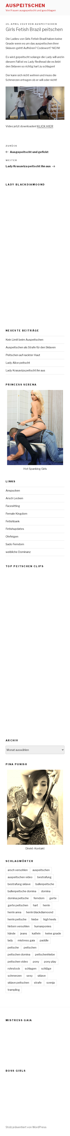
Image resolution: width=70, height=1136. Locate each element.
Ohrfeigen (12, 536)
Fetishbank (13, 521)
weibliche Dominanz (18, 552)
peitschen (30, 947)
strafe (38, 982)
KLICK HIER (45, 126)
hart (35, 905)
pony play (50, 961)
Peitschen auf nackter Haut (23, 355)
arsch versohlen (18, 870)
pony (36, 961)
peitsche (13, 947)
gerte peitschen (18, 905)
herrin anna (14, 912)
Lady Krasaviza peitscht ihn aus (25, 370)
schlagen (30, 968)
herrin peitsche (17, 919)
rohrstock (14, 968)
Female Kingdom (16, 513)
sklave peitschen (18, 982)
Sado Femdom (15, 544)
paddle (44, 940)
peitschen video (18, 961)
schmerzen (15, 975)
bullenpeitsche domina (22, 891)
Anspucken (13, 490)
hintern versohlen (18, 926)
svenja (50, 982)
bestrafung (44, 877)
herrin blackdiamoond (39, 912)
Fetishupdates (15, 529)
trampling (14, 989)
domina (45, 891)
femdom (39, 898)
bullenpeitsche (44, 884)
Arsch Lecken (14, 498)
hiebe (34, 919)
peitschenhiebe (45, 954)
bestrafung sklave (19, 884)
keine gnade (53, 933)
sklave (42, 975)
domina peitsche (18, 898)
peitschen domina (19, 954)
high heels (49, 919)
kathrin (36, 933)
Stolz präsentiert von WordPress (26, 1127)
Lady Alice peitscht (18, 362)
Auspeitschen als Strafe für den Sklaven (31, 347)
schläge (46, 968)
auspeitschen (46, 24)
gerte (53, 898)
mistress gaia (26, 940)
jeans (23, 933)
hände (11, 933)
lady (10, 940)
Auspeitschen (25, 5)
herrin (46, 905)
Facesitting (13, 506)
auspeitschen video (20, 877)
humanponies (42, 926)
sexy (30, 975)
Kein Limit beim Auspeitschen (24, 339)
